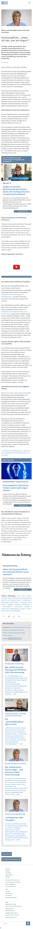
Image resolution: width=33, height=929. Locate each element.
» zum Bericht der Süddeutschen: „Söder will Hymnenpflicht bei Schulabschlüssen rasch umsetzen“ (15, 453)
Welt (28, 596)
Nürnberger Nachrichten (9, 602)
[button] (3, 616)
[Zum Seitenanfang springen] (0, 928)
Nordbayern (26, 604)
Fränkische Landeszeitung (10, 609)
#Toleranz (21, 630)
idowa (3, 611)
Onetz (29, 609)
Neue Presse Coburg (8, 600)
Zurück (6, 854)
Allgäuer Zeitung (14, 604)
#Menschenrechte (8, 630)
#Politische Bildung (24, 627)
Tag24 (23, 609)
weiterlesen (22, 211)
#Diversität (22, 633)
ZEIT (18, 596)
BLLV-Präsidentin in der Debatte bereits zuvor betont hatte (14, 311)
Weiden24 (17, 611)
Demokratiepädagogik (15, 638)
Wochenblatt (7, 606)
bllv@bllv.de (13, 917)
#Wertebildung (15, 627)
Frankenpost (26, 600)
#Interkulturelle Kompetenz (11, 633)
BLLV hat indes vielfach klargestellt (15, 393)
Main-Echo (9, 611)
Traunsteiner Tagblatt (22, 606)
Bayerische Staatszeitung (22, 598)
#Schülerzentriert (7, 635)
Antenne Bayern (7, 598)
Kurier (19, 600)
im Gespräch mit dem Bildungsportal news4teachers (15, 294)
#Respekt (15, 630)
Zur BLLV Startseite (10, 859)
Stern (23, 596)
